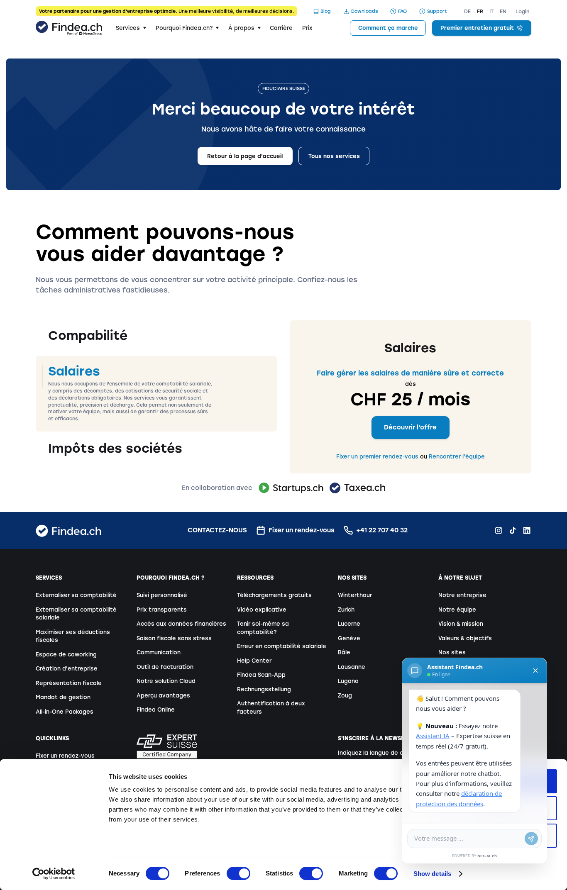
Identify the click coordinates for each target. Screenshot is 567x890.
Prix (307, 28)
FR (480, 11)
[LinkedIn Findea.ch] (526, 530)
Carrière (281, 28)
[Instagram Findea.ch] (498, 530)
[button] (131, 28)
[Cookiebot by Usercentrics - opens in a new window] (53, 874)
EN (503, 11)
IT (491, 11)
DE (467, 11)
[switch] (238, 873)
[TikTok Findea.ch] (512, 530)
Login (523, 11)
